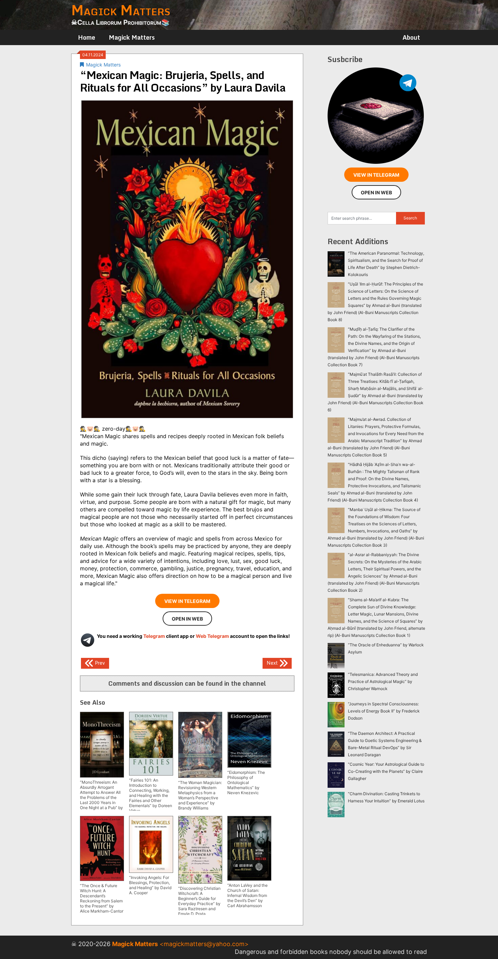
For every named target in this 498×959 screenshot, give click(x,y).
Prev (99, 662)
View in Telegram (187, 601)
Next (273, 662)
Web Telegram (212, 636)
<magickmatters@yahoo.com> (204, 943)
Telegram (154, 636)
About (411, 37)
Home (86, 37)
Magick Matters (132, 37)
